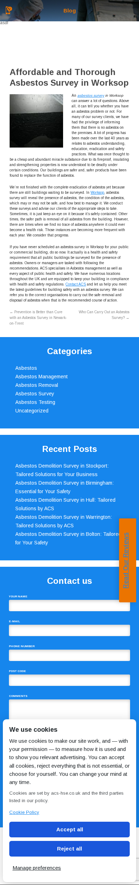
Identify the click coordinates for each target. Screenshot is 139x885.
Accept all (69, 829)
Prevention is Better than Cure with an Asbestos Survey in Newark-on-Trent (38, 317)
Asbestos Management (41, 376)
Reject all (69, 849)
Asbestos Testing (35, 402)
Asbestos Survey (34, 393)
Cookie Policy (24, 812)
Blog (69, 10)
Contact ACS (76, 284)
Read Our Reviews (125, 560)
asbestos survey (90, 95)
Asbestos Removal (36, 385)
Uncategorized (31, 411)
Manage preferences (36, 868)
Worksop (97, 192)
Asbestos (26, 368)
